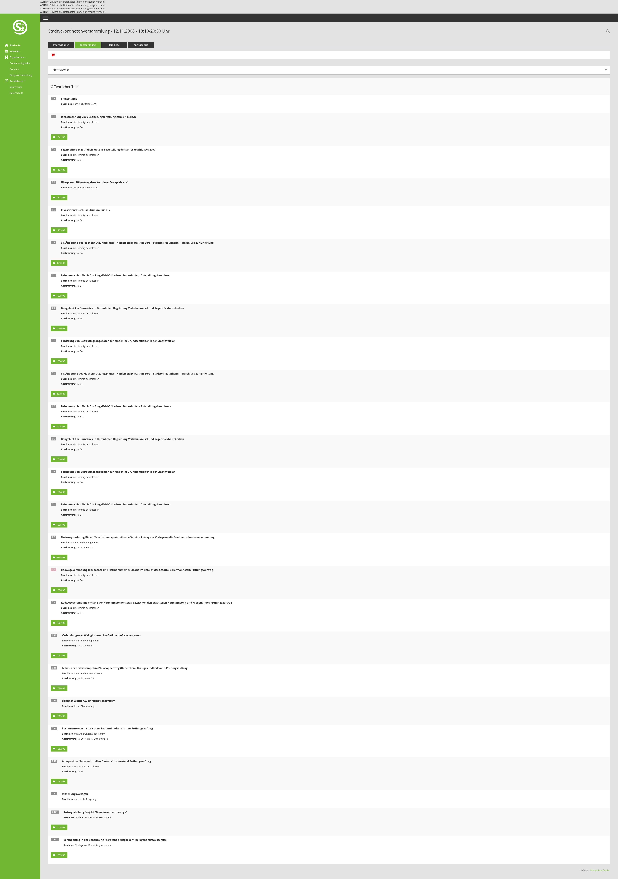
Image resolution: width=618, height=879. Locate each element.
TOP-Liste (114, 44)
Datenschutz (16, 92)
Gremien (14, 69)
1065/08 (60, 716)
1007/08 (60, 622)
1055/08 (60, 855)
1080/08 (60, 688)
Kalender (14, 51)
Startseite (15, 45)
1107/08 (60, 169)
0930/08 (60, 262)
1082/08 (60, 748)
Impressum (16, 86)
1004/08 (60, 827)
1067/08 (60, 655)
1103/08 (60, 230)
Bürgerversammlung (21, 75)
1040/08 (60, 328)
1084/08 (60, 361)
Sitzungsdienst (600, 870)
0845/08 (60, 557)
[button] (20, 57)
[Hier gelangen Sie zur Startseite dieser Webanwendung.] (20, 27)
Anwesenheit (141, 44)
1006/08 (60, 590)
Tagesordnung (88, 44)
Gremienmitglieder (20, 63)
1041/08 (60, 137)
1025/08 (60, 295)
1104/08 (60, 197)
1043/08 (60, 781)
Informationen (61, 44)
